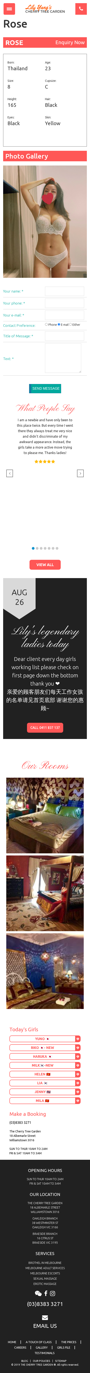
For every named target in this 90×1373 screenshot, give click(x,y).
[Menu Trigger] (9, 9)
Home (12, 1342)
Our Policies (41, 1360)
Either (76, 324)
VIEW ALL (45, 565)
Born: (11, 62)
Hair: (48, 99)
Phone (52, 324)
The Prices (68, 1342)
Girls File (63, 1347)
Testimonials (45, 1353)
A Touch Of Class (39, 1342)
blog (24, 1360)
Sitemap (61, 1360)
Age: (48, 62)
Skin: (48, 117)
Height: (12, 99)
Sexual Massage (45, 1278)
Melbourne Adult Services (45, 1268)
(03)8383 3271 (20, 1122)
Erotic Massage (45, 1284)
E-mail (64, 324)
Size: (11, 80)
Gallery (42, 1347)
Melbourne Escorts (45, 1273)
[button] (33, 548)
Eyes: (11, 117)
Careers (20, 1347)
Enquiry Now (70, 42)
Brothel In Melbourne (45, 1262)
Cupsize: (50, 80)
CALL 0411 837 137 (45, 728)
